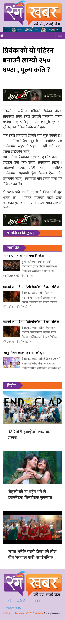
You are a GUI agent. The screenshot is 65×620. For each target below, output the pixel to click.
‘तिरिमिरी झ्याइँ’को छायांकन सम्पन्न (29, 434)
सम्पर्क (8, 601)
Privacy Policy (13, 608)
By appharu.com (53, 613)
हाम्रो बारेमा (22, 601)
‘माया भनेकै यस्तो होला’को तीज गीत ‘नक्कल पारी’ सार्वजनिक (32, 554)
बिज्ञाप (37, 601)
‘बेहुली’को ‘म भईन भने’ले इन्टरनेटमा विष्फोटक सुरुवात (30, 494)
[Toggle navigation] (60, 35)
